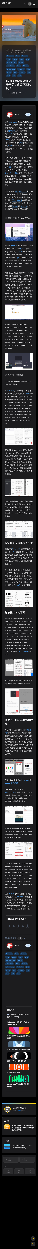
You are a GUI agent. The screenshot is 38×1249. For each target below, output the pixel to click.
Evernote (24, 56)
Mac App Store (11, 62)
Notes (18, 66)
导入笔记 (14, 783)
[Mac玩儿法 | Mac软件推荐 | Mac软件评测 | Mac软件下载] (7, 4)
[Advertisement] (21, 991)
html (8, 59)
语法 (19, 75)
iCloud (15, 59)
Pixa (17, 173)
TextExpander (10, 792)
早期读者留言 (15, 938)
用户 (8, 75)
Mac (27, 59)
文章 (29, 72)
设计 (14, 75)
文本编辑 (22, 72)
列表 (28, 69)
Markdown (13, 122)
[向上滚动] (33, 1238)
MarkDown (10, 66)
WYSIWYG (21, 69)
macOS (21, 62)
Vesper (7, 783)
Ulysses (25, 66)
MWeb (13, 552)
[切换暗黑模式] (33, 1244)
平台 (15, 72)
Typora (15, 206)
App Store (10, 56)
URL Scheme (11, 69)
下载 (28, 114)
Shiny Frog (9, 173)
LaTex (21, 59)
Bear (17, 56)
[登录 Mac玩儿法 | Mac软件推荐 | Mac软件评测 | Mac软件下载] (30, 4)
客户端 (9, 72)
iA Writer (10, 391)
